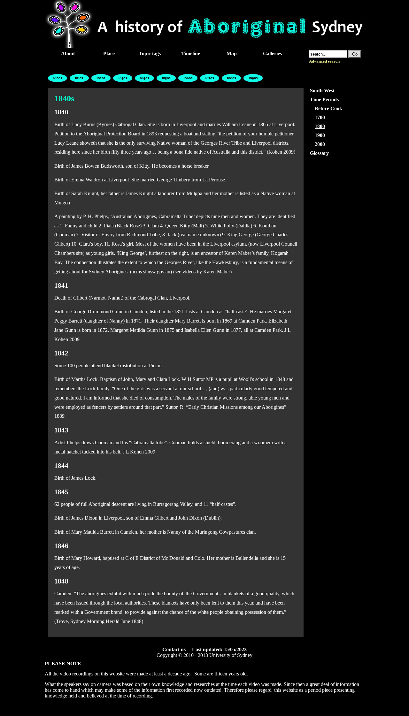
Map (232, 53)
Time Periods (324, 99)
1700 (320, 117)
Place (109, 53)
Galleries (272, 53)
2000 (320, 144)
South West (322, 90)
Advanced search (324, 61)
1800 (320, 126)
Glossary (319, 153)
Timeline (190, 53)
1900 (320, 135)
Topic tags (150, 53)
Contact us (174, 649)
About (68, 53)
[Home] (204, 46)
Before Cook (328, 108)
